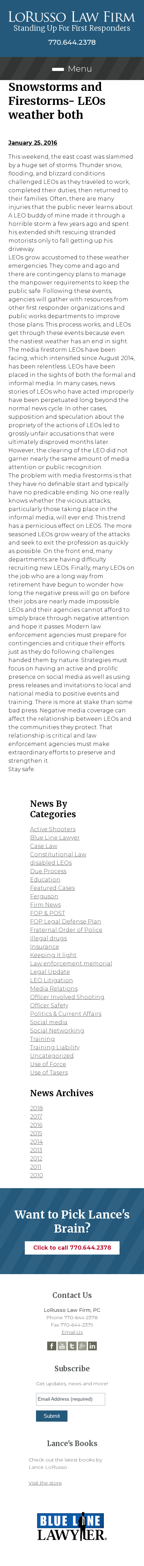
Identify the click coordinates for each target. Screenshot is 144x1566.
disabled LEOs (51, 863)
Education (45, 879)
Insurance (44, 946)
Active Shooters (52, 829)
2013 (36, 1150)
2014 (36, 1141)
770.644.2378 (72, 42)
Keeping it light (53, 955)
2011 (35, 1167)
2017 (36, 1116)
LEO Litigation (51, 980)
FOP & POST (47, 913)
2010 (36, 1175)
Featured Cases (52, 888)
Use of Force (48, 1064)
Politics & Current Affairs (65, 1014)
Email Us (72, 1332)
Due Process (48, 871)
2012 (36, 1158)
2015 (36, 1133)
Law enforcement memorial (71, 963)
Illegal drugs (48, 938)
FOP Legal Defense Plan (65, 921)
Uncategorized (52, 1056)
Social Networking (57, 1030)
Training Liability (54, 1047)
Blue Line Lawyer (55, 837)
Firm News (45, 904)
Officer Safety (49, 1005)
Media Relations (54, 988)
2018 (36, 1108)
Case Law (43, 846)
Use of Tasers (49, 1072)
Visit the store (45, 1483)
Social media (48, 1022)
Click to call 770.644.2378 (72, 1247)
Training (42, 1039)
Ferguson (44, 896)
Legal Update (50, 972)
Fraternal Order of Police (66, 930)
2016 (36, 1125)
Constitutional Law (58, 854)
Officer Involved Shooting (67, 997)
